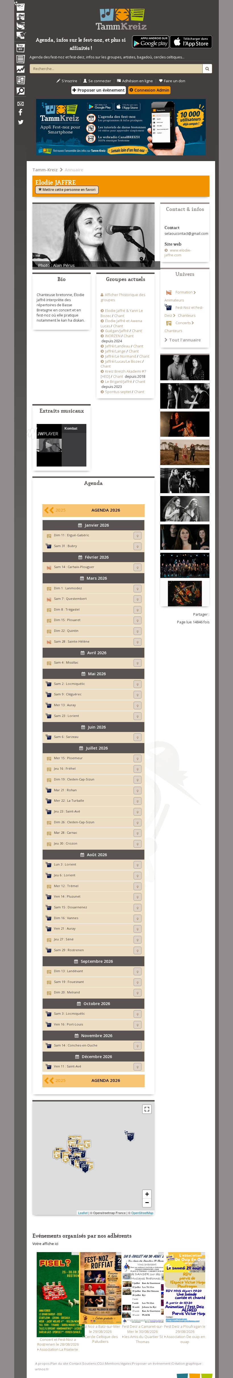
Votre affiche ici (45, 1243)
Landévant (75, 971)
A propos (42, 1363)
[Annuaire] (20, 60)
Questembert (76, 598)
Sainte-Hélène (79, 641)
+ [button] (147, 1194)
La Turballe (75, 800)
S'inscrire (69, 81)
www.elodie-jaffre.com (178, 253)
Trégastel (72, 609)
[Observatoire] (20, 71)
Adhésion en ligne (137, 81)
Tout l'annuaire (185, 340)
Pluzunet (73, 896)
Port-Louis (75, 1024)
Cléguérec (74, 694)
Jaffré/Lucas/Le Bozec (123, 361)
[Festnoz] (20, 6)
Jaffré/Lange (115, 351)
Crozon (71, 843)
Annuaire (74, 169)
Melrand (73, 992)
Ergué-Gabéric (78, 535)
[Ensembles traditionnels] (20, 33)
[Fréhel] (86, 1144)
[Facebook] (20, 114)
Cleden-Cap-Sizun (80, 779)
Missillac (72, 662)
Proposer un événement (151, 1363)
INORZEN (112, 336)
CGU (100, 1363)
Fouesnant (76, 982)
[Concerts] (20, 17)
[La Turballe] (85, 1168)
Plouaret (73, 620)
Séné (70, 939)
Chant (119, 315)
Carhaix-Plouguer (81, 567)
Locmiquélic (75, 683)
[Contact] (20, 105)
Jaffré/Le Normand (120, 356)
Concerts (183, 322)
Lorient (73, 716)
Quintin (72, 630)
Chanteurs (186, 315)
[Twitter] (20, 125)
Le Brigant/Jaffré (118, 381)
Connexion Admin (151, 90)
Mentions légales (118, 1363)
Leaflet (83, 1212)
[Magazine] (20, 81)
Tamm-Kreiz (45, 169)
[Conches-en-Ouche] (130, 1136)
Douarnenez (77, 907)
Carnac (72, 832)
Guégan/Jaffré (117, 330)
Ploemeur (75, 758)
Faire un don (174, 81)
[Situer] (138, 535)
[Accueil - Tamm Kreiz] (121, 17)
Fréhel (71, 768)
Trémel (72, 886)
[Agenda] (20, 49)
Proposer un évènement (100, 90)
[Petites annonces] (20, 92)
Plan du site (59, 1363)
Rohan (72, 790)
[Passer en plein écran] (147, 1109)
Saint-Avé (73, 811)
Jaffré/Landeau (117, 346)
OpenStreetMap (142, 1212)
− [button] (147, 1202)
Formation (184, 292)
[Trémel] (71, 1144)
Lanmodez (73, 588)
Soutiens (89, 1363)
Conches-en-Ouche (82, 1045)
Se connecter (99, 81)
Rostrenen (76, 950)
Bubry (72, 546)
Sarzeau (72, 737)
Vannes (72, 918)
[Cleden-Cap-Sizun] (56, 1155)
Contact (75, 1363)
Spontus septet (118, 391)
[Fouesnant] (65, 1159)
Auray (71, 705)
